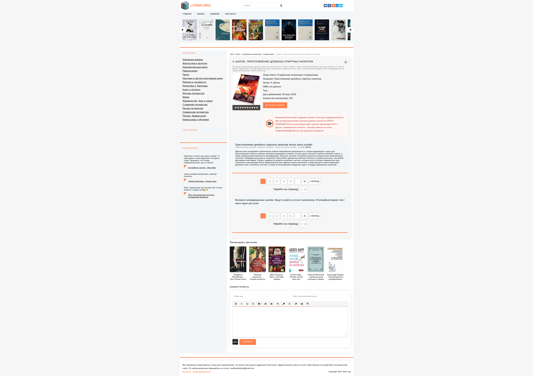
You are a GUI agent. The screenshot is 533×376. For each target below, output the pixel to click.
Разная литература (193, 108)
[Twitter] (341, 5)
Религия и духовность (195, 82)
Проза (186, 74)
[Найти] (281, 5)
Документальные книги (195, 67)
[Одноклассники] (333, 5)
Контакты (230, 14)
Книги (273, 75)
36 (305, 181)
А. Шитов (275, 83)
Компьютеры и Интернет (196, 119)
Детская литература (193, 93)
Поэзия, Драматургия (194, 116)
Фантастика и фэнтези (195, 63)
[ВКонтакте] (325, 5)
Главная (187, 14)
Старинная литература (195, 104)
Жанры (200, 14)
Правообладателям (202, 371)
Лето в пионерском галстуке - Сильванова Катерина (201, 196)
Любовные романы (193, 59)
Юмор (186, 97)
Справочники (311, 75)
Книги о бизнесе (191, 89)
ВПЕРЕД (315, 181)
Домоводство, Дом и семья (198, 101)
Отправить (247, 342)
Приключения (190, 71)
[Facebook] (329, 5)
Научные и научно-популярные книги (203, 78)
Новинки (214, 14)
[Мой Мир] (337, 5)
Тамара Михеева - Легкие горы (202, 181)
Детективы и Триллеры (195, 86)
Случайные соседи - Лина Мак (202, 167)
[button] (235, 303)
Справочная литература (290, 75)
